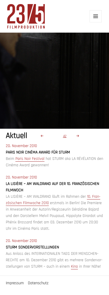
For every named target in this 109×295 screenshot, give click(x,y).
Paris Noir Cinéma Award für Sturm (38, 152)
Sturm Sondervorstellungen (32, 247)
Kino (74, 266)
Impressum (15, 283)
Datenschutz (38, 283)
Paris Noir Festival (29, 158)
